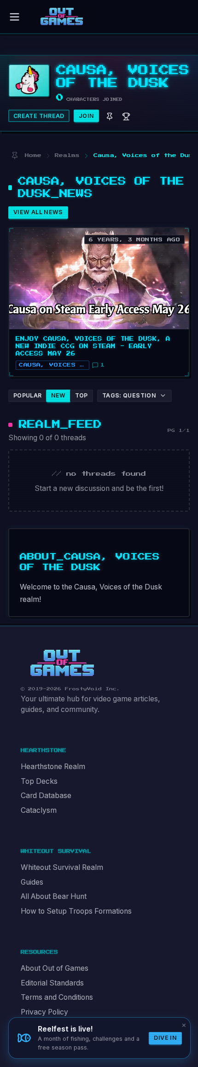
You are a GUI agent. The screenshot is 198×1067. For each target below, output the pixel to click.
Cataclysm (39, 810)
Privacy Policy (44, 1012)
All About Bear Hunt (54, 896)
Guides (32, 882)
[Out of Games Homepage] (62, 663)
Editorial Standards (52, 983)
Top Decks (39, 781)
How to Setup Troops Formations (76, 911)
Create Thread (38, 115)
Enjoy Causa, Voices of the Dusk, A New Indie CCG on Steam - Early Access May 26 (93, 346)
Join (86, 115)
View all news (38, 212)
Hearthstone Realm (53, 766)
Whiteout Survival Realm (62, 867)
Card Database (46, 795)
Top (81, 395)
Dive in (165, 1037)
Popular (27, 395)
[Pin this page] (14, 155)
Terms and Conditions (57, 997)
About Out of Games (54, 968)
